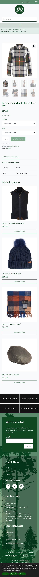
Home (3, 29)
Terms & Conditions (13, 536)
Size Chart (5, 115)
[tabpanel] (19, 169)
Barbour (8, 148)
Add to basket (18, 139)
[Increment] (7, 139)
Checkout (9, 474)
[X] (14, 486)
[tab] (10, 157)
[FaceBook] (8, 486)
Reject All (13, 574)
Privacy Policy (11, 532)
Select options (19, 231)
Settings (22, 574)
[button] (34, 46)
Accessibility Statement (14, 543)
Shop (9, 29)
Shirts (24, 29)
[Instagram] (21, 486)
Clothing (16, 29)
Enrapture (30, 555)
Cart (7, 467)
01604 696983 (11, 503)
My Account (25, 2)
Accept (5, 574)
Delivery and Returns (13, 539)
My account (10, 471)
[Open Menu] (20, 25)
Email (8, 437)
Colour (4, 119)
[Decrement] (3, 139)
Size (3, 128)
